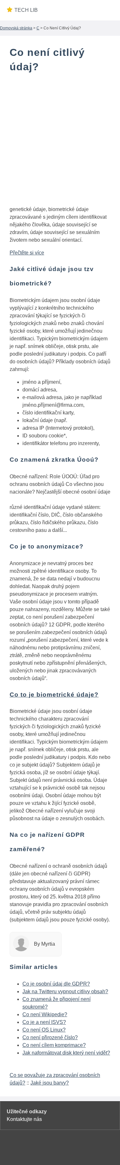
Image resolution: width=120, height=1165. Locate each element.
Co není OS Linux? (44, 1030)
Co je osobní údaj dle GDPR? (56, 984)
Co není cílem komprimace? (54, 1045)
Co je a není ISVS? (44, 1022)
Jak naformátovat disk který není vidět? (66, 1052)
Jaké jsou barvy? (49, 1083)
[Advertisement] (60, 140)
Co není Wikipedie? (44, 1014)
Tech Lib (26, 10)
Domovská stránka (16, 28)
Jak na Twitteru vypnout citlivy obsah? (65, 991)
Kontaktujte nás (24, 1119)
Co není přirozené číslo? (50, 1037)
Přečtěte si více (27, 252)
